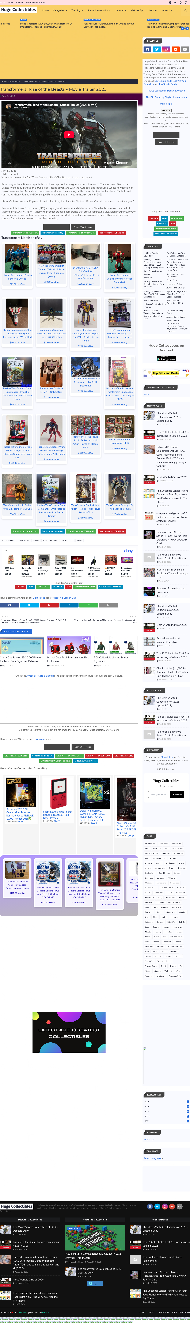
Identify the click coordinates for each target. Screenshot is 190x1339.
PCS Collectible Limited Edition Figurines (111, 659)
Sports (148, 956)
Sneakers (174, 951)
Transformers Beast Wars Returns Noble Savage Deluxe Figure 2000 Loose (51, 450)
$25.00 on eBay (85, 346)
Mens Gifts (177, 927)
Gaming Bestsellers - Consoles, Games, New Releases (154, 284)
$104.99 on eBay (17, 463)
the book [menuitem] (153, 10)
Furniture (148, 912)
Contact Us (163, 1312)
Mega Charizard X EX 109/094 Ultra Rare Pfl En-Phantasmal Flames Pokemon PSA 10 (29, 25)
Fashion (182, 897)
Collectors (174, 883)
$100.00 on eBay (109, 904)
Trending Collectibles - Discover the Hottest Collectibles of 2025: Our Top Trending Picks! (154, 263)
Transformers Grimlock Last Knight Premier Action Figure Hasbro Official (85, 509)
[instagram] (180, 2)
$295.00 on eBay (85, 284)
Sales (155, 951)
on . (25, 232)
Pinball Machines (151, 300)
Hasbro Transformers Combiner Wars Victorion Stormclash (119, 279)
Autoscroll (166, 110)
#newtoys (164, 843)
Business (149, 878)
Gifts (155, 917)
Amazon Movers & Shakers (40, 675)
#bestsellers (150, 843)
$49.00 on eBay (17, 404)
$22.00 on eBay (17, 284)
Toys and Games (50, 540)
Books (177, 873)
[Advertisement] (69, 58)
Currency (180, 888)
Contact (19, 2)
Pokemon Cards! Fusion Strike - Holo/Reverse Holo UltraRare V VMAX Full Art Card (171, 537)
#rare (147, 848)
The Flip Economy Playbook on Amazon (166, 97)
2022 (167, 1121)
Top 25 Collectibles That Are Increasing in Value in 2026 (172, 434)
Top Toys (55, 760)
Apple (159, 863)
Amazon (148, 863)
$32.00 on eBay (51, 397)
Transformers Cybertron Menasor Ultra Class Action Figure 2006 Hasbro (51, 333)
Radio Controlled (175, 946)
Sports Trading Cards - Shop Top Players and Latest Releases (177, 294)
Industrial (149, 922)
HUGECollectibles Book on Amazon (166, 90)
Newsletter (167, 757)
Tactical (178, 956)
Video (79, 540)
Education (180, 892)
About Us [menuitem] (167, 10)
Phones (156, 941)
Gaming (182, 912)
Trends (64, 540)
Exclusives (170, 897)
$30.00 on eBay (17, 342)
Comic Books (23, 540)
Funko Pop (176, 907)
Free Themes (22, 1312)
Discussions (39, 597)
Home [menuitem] (45, 10)
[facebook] (170, 2)
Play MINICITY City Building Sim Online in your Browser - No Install (91, 25)
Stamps (158, 956)
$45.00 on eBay (51, 521)
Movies (36, 540)
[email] (185, 49)
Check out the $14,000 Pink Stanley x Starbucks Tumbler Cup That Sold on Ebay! (172, 672)
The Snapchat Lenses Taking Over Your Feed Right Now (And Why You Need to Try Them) (172, 496)
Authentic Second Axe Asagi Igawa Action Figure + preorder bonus (17, 885)
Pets (147, 941)
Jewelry (160, 922)
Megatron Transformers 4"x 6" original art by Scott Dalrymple (85, 382)
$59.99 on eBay (51, 282)
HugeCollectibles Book (35, 2)
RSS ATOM (149, 1139)
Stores (168, 956)
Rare (166, 848)
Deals (147, 892)
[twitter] (175, 2)
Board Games (164, 873)
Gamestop (170, 912)
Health (164, 917)
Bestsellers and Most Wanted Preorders (168, 640)
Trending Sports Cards (175, 317)
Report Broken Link (181, 1312)
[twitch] (186, 2)
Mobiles (168, 932)
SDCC (164, 951)
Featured (157, 848)
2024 (167, 1111)
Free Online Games (160, 907)
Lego (147, 927)
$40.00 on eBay (119, 287)
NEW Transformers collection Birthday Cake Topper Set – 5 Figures (119, 333)
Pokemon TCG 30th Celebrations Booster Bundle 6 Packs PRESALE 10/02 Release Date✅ (20, 814)
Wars (178, 971)
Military (158, 932)
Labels (182, 922)
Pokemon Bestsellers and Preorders (170, 590)
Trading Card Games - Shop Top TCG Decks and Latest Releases (155, 294)
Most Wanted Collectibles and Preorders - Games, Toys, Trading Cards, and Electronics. (178, 326)
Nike (164, 937)
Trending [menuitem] (76, 10)
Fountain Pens (174, 902)
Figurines (160, 902)
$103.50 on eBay (48, 902)
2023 (167, 1116)
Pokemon (148, 277)
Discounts (158, 892)
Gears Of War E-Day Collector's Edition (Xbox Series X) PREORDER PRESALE (130, 828)
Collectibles (110, 586)
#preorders (176, 843)
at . (81, 232)
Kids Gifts (171, 922)
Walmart (168, 971)
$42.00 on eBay (119, 448)
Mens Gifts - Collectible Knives (155, 305)
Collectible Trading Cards (175, 312)
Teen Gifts (149, 961)
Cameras (160, 878)
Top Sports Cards (168, 84)
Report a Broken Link (65, 597)
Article (148, 868)
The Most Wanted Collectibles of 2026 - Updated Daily (168, 417)
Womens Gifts (175, 976)
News (156, 937)
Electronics (149, 897)
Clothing (148, 883)
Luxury (166, 927)
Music (147, 937)
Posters (178, 941)
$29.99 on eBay (119, 404)
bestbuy (181, 868)
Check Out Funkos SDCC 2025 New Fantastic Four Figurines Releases (20, 659)
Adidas (173, 858)
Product (160, 946)
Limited (156, 927)
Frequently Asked (174, 284)
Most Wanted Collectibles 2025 (175, 302)
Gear (147, 917)
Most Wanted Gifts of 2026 (171, 477)
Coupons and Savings (175, 288)
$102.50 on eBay (79, 902)
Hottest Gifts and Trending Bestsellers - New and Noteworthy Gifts (153, 314)
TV (72, 540)
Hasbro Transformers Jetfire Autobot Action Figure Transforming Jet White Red (17, 333)
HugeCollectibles (75, 1262)
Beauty (171, 868)
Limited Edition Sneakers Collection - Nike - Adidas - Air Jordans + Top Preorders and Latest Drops (177, 265)
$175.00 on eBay (17, 893)
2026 (167, 1101)
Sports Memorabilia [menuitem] (97, 10)
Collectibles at (124, 755)
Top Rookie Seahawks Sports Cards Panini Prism (171, 556)
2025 (167, 1106)
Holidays (174, 917)
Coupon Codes (166, 888)
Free (147, 907)
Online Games (176, 937)
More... (147, 394)
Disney (169, 892)
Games (159, 912)
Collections (161, 883)
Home (2, 2)
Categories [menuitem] (58, 10)
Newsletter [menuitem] (121, 10)
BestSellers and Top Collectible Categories (177, 254)
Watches (148, 976)
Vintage (157, 971)
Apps (181, 863)
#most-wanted (151, 853)
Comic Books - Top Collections (175, 275)
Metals (148, 932)
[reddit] (176, 49)
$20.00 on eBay (51, 459)
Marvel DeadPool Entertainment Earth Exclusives (68, 659)
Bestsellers (150, 873)
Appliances (170, 863)
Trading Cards (151, 966)
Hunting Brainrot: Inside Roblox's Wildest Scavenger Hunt (172, 573)
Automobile (160, 868)
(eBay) (20, 821)
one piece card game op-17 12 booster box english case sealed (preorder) (172, 517)
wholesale (160, 976)
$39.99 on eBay (51, 342)
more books (166, 103)
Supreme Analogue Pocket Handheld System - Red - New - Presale (57, 814)
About (10, 2)
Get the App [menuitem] (137, 10)
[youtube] (172, 1206)
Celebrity (172, 878)
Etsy (160, 897)
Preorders (149, 946)
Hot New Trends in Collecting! (152, 254)
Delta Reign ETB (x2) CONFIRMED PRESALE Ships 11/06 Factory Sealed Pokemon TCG (92, 815)
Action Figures (15, 81)
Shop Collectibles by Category (153, 272)
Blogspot (46, 1312)
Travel (163, 966)
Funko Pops (172, 280)
